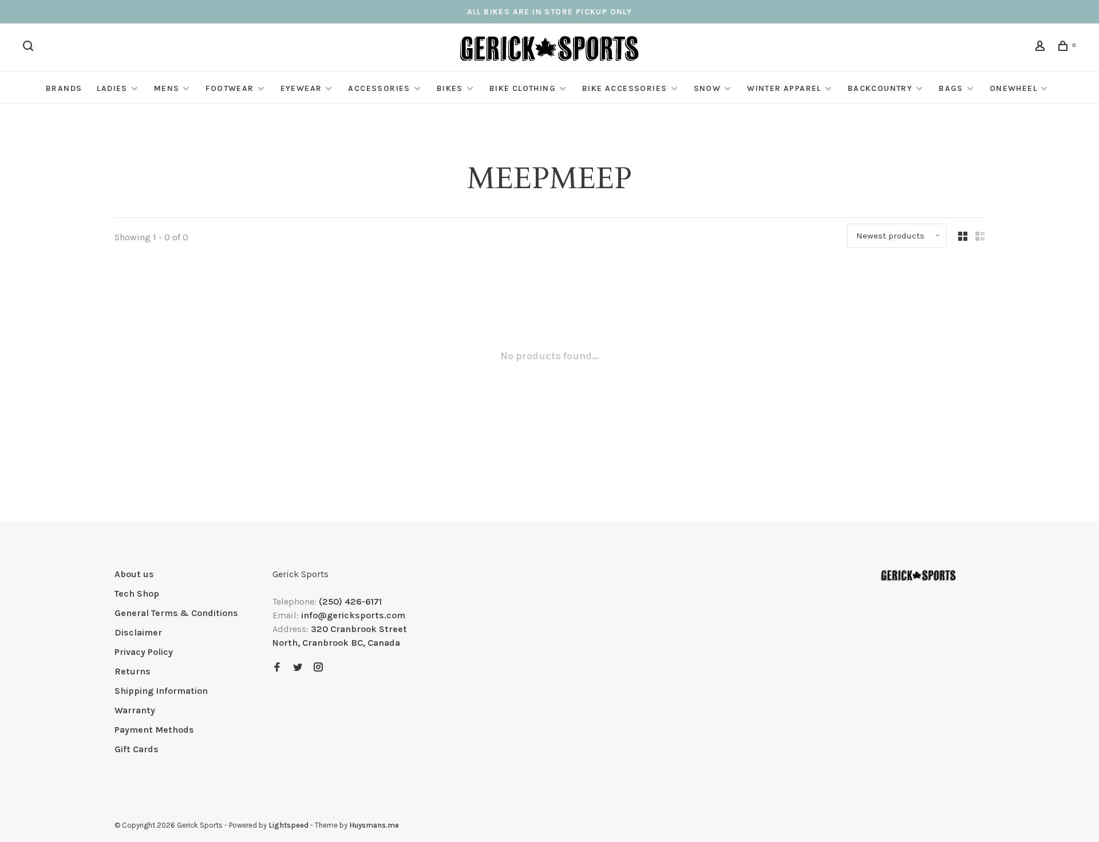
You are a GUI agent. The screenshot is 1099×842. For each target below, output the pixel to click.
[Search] (30, 48)
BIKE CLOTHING (522, 88)
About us (134, 574)
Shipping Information (161, 690)
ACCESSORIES (379, 88)
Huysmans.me (374, 825)
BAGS (951, 88)
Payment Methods (154, 729)
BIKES (450, 88)
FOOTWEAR (229, 88)
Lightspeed (288, 825)
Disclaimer (138, 632)
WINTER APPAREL (784, 88)
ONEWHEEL (1013, 88)
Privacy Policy (143, 651)
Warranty (134, 710)
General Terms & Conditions (176, 612)
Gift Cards (136, 749)
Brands (64, 88)
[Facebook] (277, 667)
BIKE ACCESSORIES (624, 88)
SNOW (707, 88)
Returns (132, 671)
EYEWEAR (301, 88)
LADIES (112, 88)
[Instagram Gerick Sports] (318, 667)
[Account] (1042, 48)
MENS (167, 88)
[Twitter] (297, 667)
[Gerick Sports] (918, 576)
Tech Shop (136, 593)
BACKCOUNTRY (880, 88)
